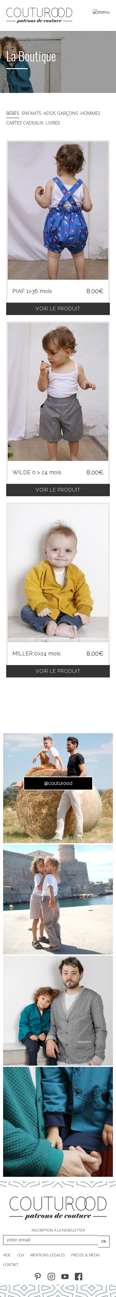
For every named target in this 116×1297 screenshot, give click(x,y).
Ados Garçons (61, 113)
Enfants (31, 113)
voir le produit (58, 309)
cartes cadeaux (24, 123)
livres (53, 123)
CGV (20, 1255)
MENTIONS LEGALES (47, 1255)
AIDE (7, 1255)
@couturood (58, 783)
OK (103, 1241)
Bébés (12, 113)
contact (11, 1264)
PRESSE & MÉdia (85, 1255)
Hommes (90, 113)
